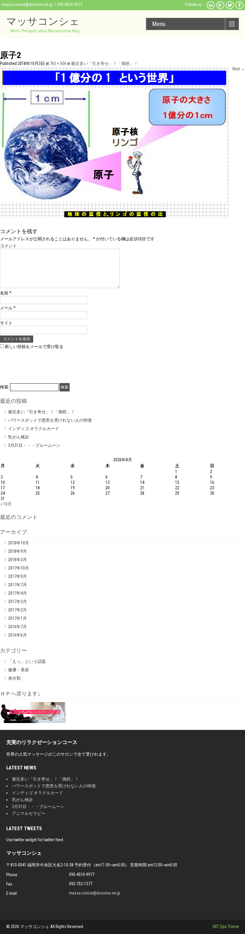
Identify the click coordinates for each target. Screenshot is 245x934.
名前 (5, 293)
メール (8, 308)
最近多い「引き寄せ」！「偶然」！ (104, 63)
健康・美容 (18, 669)
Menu (158, 24)
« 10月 (6, 504)
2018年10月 (18, 542)
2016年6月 (17, 635)
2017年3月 (17, 601)
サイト (6, 323)
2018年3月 (17, 559)
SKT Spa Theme (225, 926)
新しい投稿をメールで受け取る (34, 346)
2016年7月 (17, 626)
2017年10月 (18, 568)
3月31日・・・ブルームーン (34, 445)
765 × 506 (58, 63)
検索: (4, 387)
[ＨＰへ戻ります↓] (33, 721)
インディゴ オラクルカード (33, 428)
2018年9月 (17, 551)
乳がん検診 (18, 437)
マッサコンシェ (42, 21)
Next (238, 68)
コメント (8, 245)
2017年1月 (17, 618)
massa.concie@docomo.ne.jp (27, 4)
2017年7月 (17, 584)
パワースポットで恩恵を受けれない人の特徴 (50, 420)
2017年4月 (17, 593)
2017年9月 (17, 576)
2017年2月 (17, 610)
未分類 (14, 678)
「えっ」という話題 (27, 661)
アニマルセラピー (28, 813)
